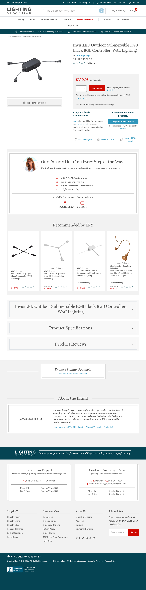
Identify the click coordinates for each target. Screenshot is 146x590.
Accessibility (110, 561)
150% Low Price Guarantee (55, 537)
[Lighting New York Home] (19, 11)
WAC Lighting (83, 56)
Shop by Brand (13, 521)
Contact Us (48, 517)
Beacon (123, 128)
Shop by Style (13, 525)
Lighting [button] (21, 20)
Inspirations (12, 537)
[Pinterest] (77, 538)
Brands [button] (107, 20)
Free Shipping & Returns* (17, 3)
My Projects (117, 11)
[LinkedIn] (94, 538)
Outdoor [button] (67, 20)
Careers (79, 525)
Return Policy (49, 529)
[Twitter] (83, 538)
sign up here (81, 124)
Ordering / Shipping (51, 525)
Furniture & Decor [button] (48, 20)
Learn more (81, 98)
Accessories (26, 36)
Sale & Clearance (15, 533)
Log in (76, 121)
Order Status (49, 533)
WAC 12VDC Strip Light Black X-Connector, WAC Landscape (21, 276)
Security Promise (95, 561)
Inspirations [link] (73, 26)
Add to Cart (97, 88)
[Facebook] (79, 538)
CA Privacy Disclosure (76, 561)
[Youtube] (90, 538)
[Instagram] (87, 538)
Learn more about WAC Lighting (67, 427)
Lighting (16, 36)
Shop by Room (13, 517)
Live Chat (121, 3)
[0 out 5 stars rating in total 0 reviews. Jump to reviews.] (29, 287)
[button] (134, 3)
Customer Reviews (84, 529)
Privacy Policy (59, 561)
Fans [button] (32, 20)
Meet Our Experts (84, 517)
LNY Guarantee (69, 3)
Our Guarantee (49, 521)
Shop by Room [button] (122, 20)
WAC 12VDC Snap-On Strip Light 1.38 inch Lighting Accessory (55, 276)
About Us (80, 521)
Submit (134, 532)
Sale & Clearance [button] (85, 20)
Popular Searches (15, 529)
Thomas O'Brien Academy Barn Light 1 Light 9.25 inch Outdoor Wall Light (121, 273)
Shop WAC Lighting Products (99, 427)
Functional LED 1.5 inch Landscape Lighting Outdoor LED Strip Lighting (89, 273)
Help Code (47, 541)
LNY (10, 36)
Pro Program (84, 3)
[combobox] (73, 11)
